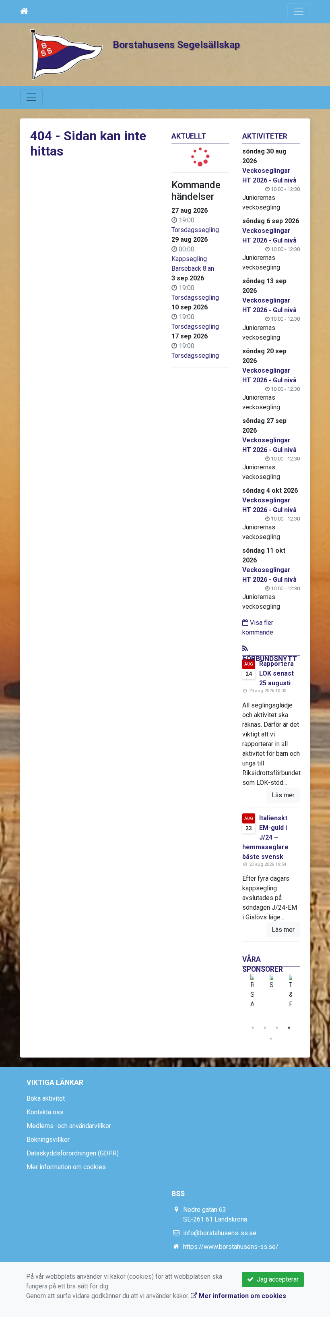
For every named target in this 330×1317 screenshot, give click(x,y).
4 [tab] (289, 1028)
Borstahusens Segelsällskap (176, 44)
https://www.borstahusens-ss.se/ (230, 1247)
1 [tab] (253, 1028)
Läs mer (283, 795)
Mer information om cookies (66, 1167)
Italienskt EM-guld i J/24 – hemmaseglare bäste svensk (265, 837)
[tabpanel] (252, 991)
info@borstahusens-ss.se (219, 1233)
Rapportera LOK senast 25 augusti (276, 673)
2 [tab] (265, 1028)
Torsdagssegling (195, 230)
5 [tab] (271, 1039)
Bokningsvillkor (48, 1139)
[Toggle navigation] (298, 11)
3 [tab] (277, 1028)
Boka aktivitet (46, 1098)
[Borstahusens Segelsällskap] (66, 54)
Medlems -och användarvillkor (69, 1126)
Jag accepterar (276, 1279)
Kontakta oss (45, 1112)
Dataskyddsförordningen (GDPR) (73, 1153)
